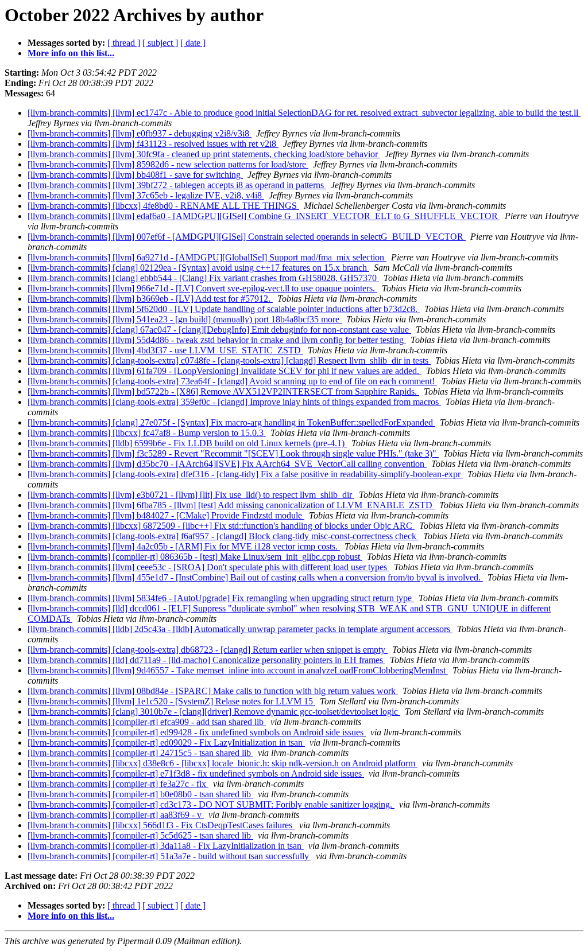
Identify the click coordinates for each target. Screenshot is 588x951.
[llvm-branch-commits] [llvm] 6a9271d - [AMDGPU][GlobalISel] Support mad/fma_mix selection (207, 257)
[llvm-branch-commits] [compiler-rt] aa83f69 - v (116, 815)
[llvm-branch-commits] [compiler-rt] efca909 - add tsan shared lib (147, 722)
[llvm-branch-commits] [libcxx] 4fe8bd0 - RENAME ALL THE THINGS (163, 206)
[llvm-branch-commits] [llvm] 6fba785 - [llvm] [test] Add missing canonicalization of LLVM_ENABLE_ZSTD (231, 505)
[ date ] (193, 43)
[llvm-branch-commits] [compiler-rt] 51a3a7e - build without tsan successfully (169, 856)
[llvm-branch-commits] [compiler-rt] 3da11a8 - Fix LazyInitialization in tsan (166, 846)
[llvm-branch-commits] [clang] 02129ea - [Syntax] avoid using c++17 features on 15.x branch (198, 267)
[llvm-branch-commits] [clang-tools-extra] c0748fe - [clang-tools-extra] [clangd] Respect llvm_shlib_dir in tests (229, 360)
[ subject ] (160, 43)
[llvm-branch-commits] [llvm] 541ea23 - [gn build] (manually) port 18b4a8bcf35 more (185, 319)
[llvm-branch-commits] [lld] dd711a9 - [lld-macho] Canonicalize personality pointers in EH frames (206, 660)
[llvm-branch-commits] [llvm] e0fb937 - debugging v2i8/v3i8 (140, 133)
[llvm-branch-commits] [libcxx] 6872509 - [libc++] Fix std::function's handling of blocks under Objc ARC (221, 526)
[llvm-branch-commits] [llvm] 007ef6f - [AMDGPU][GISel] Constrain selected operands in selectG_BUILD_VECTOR (247, 236)
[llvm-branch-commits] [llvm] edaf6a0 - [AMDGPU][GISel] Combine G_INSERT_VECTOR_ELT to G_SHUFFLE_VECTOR (264, 216)
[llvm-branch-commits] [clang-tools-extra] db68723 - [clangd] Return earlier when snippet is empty (208, 649)
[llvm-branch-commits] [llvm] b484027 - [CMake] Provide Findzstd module (166, 515)
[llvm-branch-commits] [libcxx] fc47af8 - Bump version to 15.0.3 (147, 433)
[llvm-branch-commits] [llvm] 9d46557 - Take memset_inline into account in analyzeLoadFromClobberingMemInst (238, 670)
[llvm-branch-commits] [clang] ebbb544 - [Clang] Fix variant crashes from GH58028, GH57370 (203, 278)
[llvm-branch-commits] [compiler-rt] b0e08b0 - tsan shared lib (140, 794)
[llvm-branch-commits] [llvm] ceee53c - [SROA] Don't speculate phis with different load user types (208, 567)
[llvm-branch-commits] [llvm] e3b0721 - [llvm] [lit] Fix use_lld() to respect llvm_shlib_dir (191, 495)
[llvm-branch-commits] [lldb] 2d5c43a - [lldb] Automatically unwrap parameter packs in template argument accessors (240, 629)
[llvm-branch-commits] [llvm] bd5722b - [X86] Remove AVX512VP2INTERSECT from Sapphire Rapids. (223, 391)
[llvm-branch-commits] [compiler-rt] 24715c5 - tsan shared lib (140, 753)
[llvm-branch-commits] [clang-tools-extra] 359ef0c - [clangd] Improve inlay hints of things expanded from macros (234, 402)
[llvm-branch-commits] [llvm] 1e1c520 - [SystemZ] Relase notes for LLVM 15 (171, 701)
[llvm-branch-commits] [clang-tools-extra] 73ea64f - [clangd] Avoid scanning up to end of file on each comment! (232, 381)
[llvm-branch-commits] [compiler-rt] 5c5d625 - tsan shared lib (140, 835)
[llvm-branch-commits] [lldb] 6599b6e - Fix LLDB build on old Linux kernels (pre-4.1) (187, 443)
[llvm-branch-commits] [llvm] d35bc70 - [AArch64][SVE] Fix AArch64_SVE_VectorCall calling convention (227, 464)
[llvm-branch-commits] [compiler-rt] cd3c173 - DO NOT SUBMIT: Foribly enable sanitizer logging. (211, 804)
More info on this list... (71, 53)
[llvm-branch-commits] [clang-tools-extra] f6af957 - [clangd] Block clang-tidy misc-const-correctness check (223, 536)
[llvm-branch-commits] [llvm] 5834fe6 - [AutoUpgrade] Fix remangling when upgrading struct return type (221, 598)
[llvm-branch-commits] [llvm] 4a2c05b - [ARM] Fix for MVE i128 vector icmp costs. (184, 546)
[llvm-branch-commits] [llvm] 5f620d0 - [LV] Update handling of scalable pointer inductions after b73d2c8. (224, 309)
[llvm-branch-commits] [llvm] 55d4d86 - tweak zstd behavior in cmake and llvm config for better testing (217, 340)
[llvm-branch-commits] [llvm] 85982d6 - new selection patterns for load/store (168, 164)
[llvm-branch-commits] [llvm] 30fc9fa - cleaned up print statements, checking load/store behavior (204, 154)
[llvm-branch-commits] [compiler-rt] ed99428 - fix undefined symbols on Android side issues (197, 732)
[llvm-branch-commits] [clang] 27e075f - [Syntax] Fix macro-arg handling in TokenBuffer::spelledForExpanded (231, 422)
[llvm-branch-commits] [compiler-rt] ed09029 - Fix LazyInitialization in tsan (166, 742)
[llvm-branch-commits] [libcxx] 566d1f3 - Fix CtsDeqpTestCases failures (161, 825)
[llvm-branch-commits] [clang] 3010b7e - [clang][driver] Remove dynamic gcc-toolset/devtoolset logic (214, 711)
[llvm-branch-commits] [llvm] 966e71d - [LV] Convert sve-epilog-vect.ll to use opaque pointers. (202, 288)
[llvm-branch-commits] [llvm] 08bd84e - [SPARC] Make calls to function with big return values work (213, 691)
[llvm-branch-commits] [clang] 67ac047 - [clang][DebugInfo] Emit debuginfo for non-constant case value (219, 329)
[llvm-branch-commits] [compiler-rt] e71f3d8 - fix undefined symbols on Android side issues (196, 773)
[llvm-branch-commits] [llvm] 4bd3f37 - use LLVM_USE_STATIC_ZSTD (165, 350)
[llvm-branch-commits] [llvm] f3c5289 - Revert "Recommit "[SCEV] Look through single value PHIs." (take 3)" (233, 453)
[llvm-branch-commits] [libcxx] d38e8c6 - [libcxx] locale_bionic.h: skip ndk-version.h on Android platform (222, 763)
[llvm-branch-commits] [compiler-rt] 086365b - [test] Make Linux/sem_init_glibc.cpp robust (195, 557)
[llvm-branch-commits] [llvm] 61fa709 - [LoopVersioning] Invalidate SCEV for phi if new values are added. (224, 371)
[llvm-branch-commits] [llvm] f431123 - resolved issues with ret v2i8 (153, 144)
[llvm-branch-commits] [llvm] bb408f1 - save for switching (135, 175)
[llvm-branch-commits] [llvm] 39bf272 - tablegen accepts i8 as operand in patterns (177, 185)
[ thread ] (123, 43)
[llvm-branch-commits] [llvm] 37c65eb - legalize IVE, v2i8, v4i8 (146, 195)
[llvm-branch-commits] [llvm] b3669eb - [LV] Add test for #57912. (150, 298)
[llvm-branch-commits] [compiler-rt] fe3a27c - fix (118, 784)
